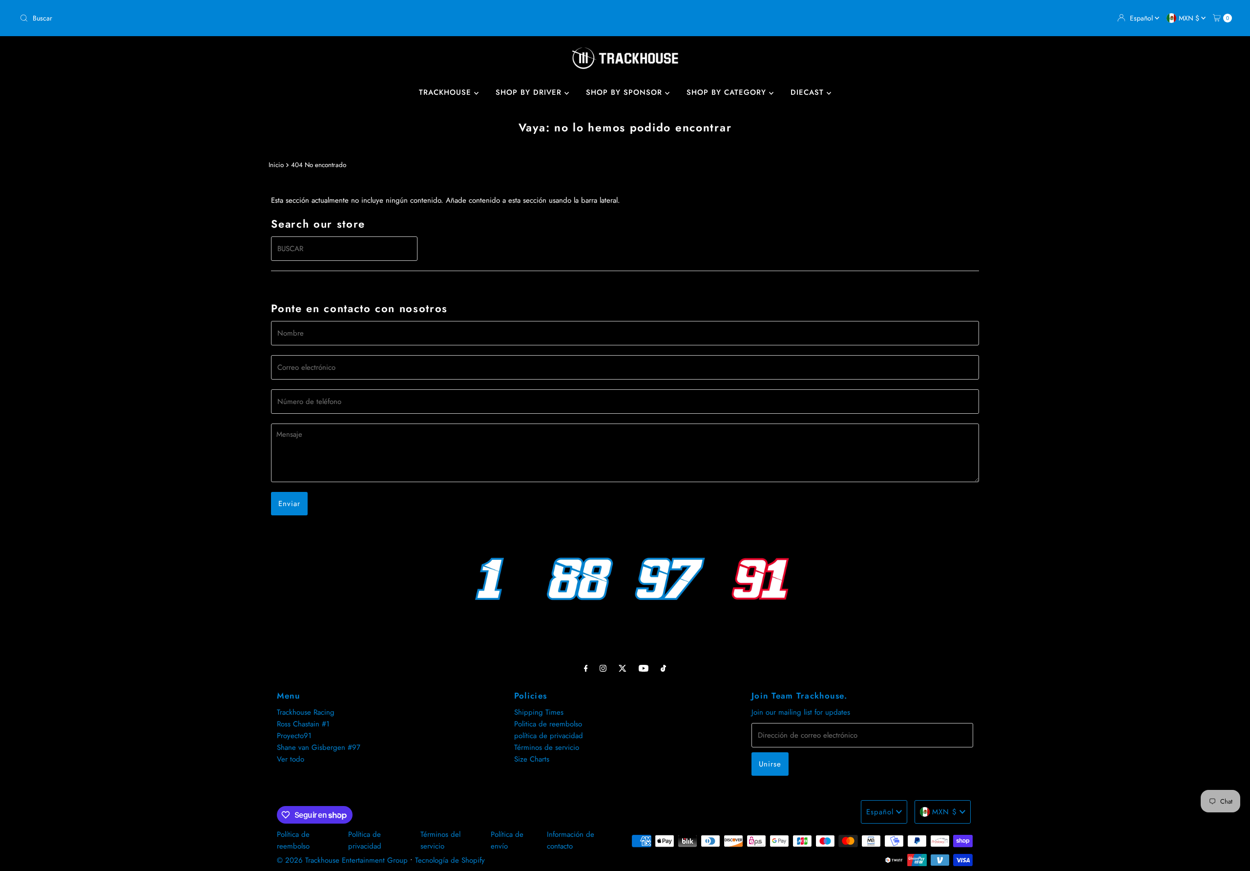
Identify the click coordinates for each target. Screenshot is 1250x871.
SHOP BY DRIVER (530, 92)
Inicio (276, 165)
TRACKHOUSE (446, 92)
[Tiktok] (663, 668)
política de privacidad (548, 735)
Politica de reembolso (548, 724)
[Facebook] (586, 668)
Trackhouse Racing (305, 712)
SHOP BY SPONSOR (625, 92)
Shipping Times (538, 712)
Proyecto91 (294, 735)
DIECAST (809, 92)
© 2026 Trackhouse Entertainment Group (342, 860)
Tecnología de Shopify (450, 860)
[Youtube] (643, 668)
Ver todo (290, 759)
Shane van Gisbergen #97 (318, 747)
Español (1142, 18)
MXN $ (1190, 18)
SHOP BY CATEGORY (728, 92)
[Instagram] (603, 668)
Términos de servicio (546, 747)
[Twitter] (622, 668)
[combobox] (318, 18)
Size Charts (531, 759)
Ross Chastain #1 (303, 724)
